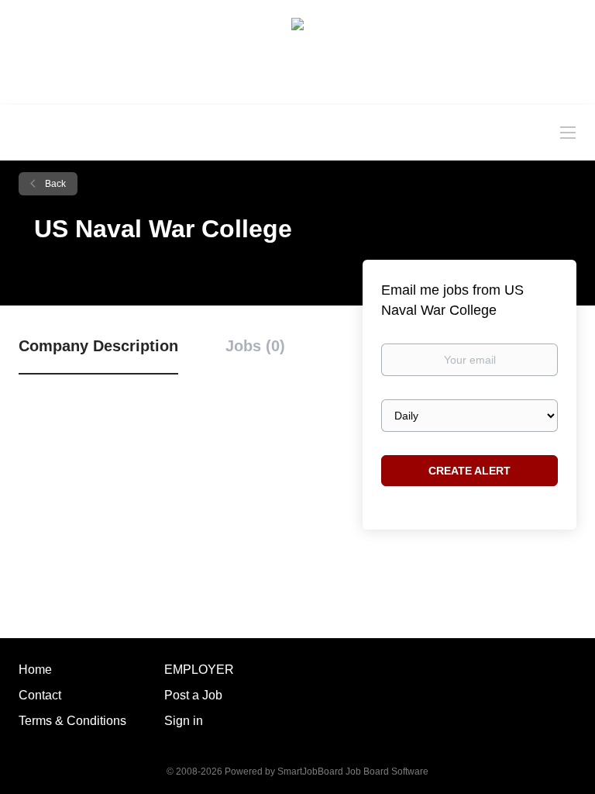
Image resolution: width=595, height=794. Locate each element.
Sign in (183, 720)
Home (35, 669)
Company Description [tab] (98, 345)
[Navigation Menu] (568, 131)
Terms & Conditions (72, 720)
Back (54, 183)
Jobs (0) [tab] (255, 345)
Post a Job (193, 695)
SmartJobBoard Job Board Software (352, 771)
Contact (40, 695)
